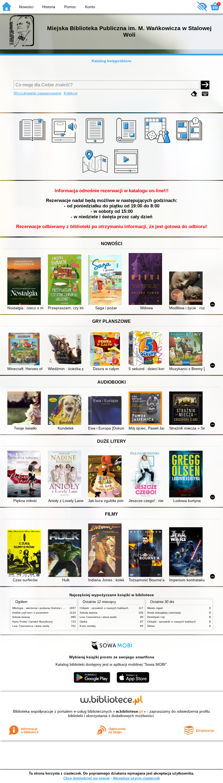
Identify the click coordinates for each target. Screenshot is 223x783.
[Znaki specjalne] (205, 93)
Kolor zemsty (88, 625)
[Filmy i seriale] (127, 174)
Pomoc (70, 7)
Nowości (26, 7)
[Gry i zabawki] (158, 143)
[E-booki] (95, 143)
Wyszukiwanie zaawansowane (37, 93)
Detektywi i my (156, 616)
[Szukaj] (205, 85)
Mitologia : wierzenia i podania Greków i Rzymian (42, 608)
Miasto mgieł (155, 608)
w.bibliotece (129, 711)
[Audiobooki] (64, 143)
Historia (48, 7)
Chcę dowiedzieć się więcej (86, 778)
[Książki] (33, 143)
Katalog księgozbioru (111, 61)
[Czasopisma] (127, 143)
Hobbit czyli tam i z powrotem (30, 612)
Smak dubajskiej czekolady (164, 612)
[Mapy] (95, 174)
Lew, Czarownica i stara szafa (30, 625)
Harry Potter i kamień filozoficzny (32, 621)
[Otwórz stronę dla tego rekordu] (25, 281)
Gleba (83, 621)
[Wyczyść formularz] (194, 93)
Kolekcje (71, 93)
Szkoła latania (21, 616)
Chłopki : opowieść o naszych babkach (104, 608)
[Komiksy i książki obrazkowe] (190, 143)
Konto (90, 7)
